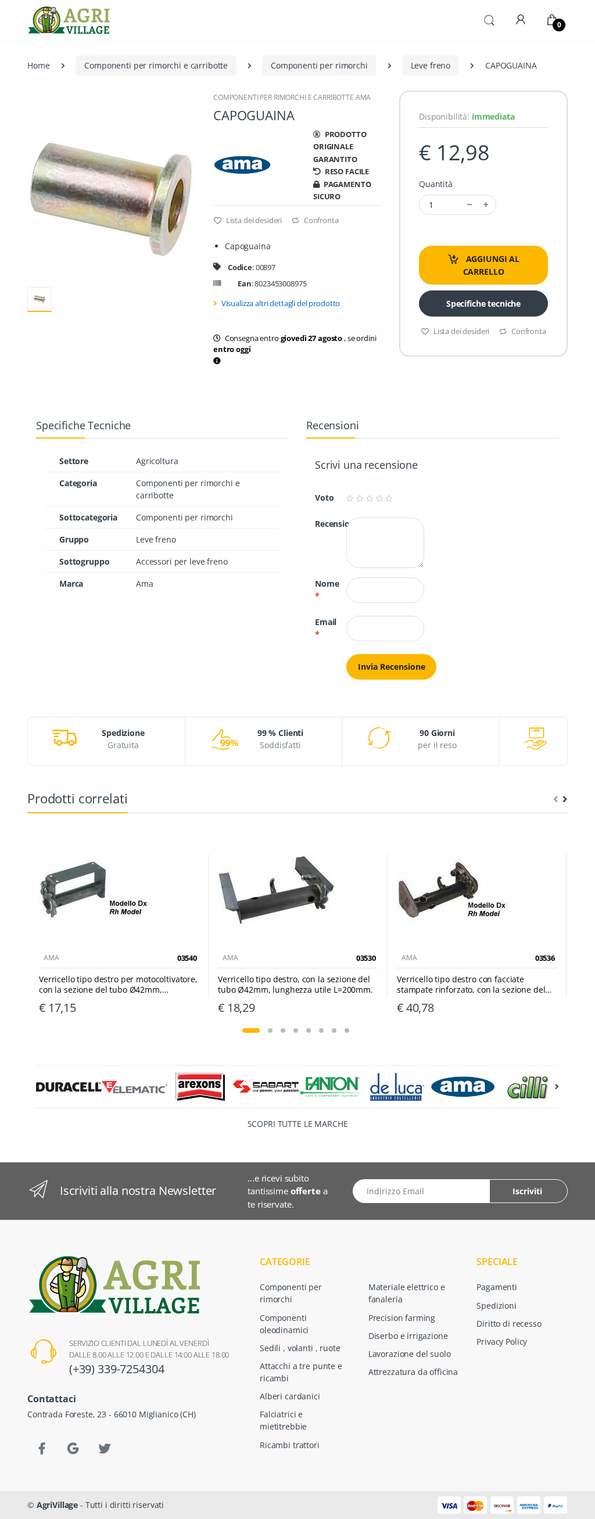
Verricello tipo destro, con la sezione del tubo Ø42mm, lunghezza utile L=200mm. (295, 984)
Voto (319, 497)
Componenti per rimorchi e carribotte (156, 65)
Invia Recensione (391, 666)
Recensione (322, 523)
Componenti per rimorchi (319, 65)
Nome (322, 589)
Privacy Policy (501, 1341)
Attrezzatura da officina (413, 1371)
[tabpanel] (119, 925)
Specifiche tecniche (483, 303)
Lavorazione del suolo (409, 1353)
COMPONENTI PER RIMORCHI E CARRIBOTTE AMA (292, 97)
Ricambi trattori (290, 1444)
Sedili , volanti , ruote (300, 1347)
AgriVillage (57, 1504)
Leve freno (431, 65)
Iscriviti (527, 1191)
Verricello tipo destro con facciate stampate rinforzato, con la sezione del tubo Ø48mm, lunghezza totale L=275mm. (477, 984)
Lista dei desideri (253, 220)
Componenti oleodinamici (284, 1323)
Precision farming (402, 1317)
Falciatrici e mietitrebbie (283, 1420)
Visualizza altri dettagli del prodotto (280, 303)
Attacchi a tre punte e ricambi (301, 1372)
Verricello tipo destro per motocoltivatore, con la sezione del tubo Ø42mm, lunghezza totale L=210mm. (118, 984)
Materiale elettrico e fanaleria (406, 1293)
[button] (489, 19)
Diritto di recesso (508, 1323)
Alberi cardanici (290, 1396)
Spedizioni (496, 1305)
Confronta (320, 220)
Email (322, 628)
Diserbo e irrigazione (408, 1335)
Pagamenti (496, 1286)
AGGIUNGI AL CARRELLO (491, 265)
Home (38, 65)
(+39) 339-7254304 (116, 1369)
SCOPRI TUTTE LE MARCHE (298, 1123)
